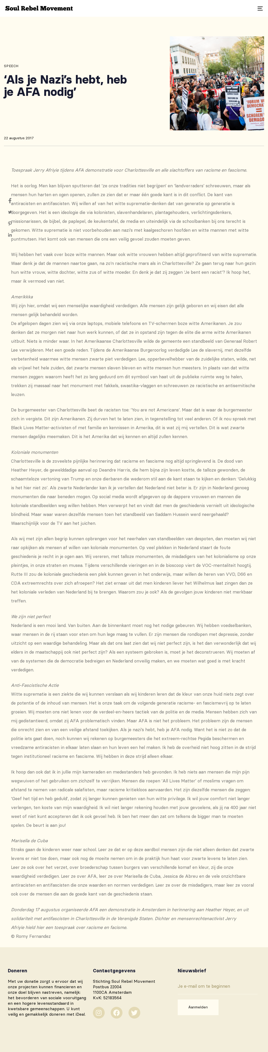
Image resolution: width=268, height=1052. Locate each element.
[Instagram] (99, 1013)
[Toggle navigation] (220, 8)
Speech (11, 66)
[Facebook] (116, 1013)
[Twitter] (134, 1013)
